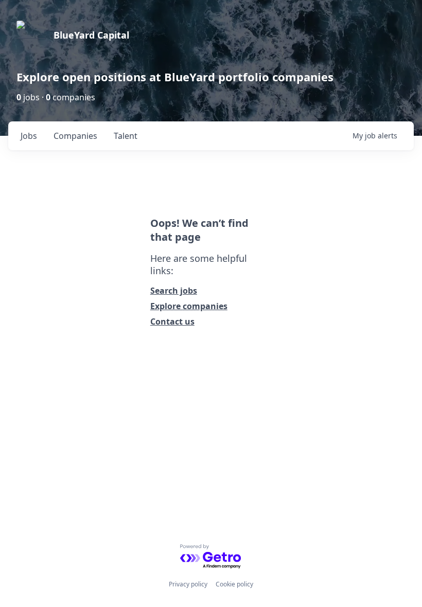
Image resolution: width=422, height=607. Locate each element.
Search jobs (173, 290)
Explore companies (188, 306)
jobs (29, 135)
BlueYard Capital (91, 35)
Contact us (172, 321)
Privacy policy (188, 584)
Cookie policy (234, 584)
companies (75, 135)
